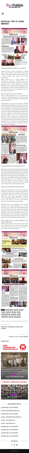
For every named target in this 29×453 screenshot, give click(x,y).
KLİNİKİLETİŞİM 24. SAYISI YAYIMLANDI (10, 436)
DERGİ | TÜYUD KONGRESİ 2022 (8, 420)
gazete (21, 309)
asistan (16, 309)
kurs (19, 312)
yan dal (10, 316)
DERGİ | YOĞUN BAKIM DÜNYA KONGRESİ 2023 (12, 417)
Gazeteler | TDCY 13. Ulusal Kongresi (18, 336)
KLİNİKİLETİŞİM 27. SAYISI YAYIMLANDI (10, 426)
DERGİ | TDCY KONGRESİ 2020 (14, 397)
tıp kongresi (4, 316)
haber (3, 312)
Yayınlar (14, 374)
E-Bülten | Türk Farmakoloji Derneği (14, 376)
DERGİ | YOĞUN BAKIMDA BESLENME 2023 (10, 410)
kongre (13, 312)
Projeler (14, 394)
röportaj (13, 314)
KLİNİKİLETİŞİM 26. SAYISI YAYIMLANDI (10, 430)
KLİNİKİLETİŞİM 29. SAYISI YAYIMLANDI (10, 407)
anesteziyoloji (9, 309)
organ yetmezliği (5, 314)
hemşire (8, 312)
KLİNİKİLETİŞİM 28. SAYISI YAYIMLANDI (10, 414)
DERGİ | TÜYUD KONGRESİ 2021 (8, 423)
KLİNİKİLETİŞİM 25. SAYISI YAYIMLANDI (10, 433)
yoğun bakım (17, 316)
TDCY (19, 314)
